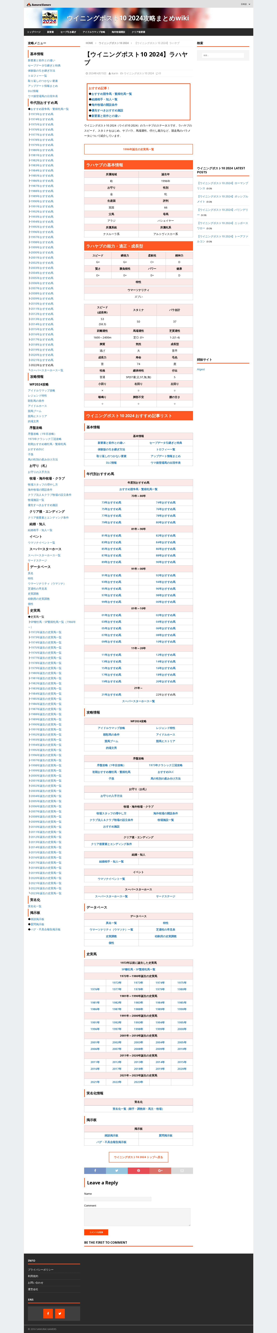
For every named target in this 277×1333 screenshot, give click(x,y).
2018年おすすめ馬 (42, 344)
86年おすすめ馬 (166, 549)
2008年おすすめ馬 (42, 293)
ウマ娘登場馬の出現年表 (166, 462)
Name (88, 1193)
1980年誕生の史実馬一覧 (46, 673)
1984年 (160, 1002)
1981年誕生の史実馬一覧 (46, 678)
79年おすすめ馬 (111, 522)
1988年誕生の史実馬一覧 (46, 714)
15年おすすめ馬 (111, 668)
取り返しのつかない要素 (111, 456)
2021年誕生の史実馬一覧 (46, 883)
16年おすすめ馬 (166, 668)
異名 (30, 573)
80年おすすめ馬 (166, 522)
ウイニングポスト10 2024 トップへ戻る (138, 1157)
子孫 (111, 778)
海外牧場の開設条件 (105, 105)
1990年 (182, 1009)
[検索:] (223, 55)
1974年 (160, 982)
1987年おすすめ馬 (42, 186)
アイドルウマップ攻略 (94, 31)
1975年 (182, 982)
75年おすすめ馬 (111, 509)
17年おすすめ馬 (111, 674)
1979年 (160, 989)
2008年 (138, 1049)
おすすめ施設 (111, 826)
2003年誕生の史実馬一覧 (46, 791)
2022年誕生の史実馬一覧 (46, 888)
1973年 (138, 982)
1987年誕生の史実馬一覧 (46, 709)
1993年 (138, 1022)
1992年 (117, 1022)
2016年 (95, 1069)
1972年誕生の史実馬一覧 (46, 632)
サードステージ (165, 896)
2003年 (138, 1042)
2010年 (182, 1049)
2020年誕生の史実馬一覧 (46, 878)
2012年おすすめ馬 (42, 314)
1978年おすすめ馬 (42, 140)
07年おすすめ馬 (111, 635)
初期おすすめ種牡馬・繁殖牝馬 (111, 772)
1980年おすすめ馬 (42, 150)
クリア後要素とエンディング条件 (111, 844)
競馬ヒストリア (165, 741)
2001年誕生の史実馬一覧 (46, 780)
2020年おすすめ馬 (42, 355)
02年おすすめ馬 (166, 615)
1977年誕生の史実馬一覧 (46, 658)
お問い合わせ (35, 1282)
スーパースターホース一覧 (138, 701)
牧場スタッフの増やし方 (111, 813)
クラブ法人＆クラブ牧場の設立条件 (111, 820)
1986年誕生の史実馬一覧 (46, 704)
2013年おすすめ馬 (42, 319)
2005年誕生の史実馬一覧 (46, 801)
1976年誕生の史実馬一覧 (46, 652)
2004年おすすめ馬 (42, 273)
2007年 (117, 1049)
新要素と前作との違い (106, 116)
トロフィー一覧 (165, 449)
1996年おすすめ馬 (42, 232)
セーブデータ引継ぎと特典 (165, 443)
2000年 (182, 1029)
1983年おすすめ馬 (42, 165)
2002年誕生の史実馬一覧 (46, 786)
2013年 (138, 1062)
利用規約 (33, 1276)
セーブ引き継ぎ (68, 31)
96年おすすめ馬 (166, 588)
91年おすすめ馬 (111, 575)
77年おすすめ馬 (111, 515)
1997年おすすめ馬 (42, 237)
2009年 (160, 1049)
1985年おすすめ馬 (42, 175)
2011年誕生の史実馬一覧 (46, 832)
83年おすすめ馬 (111, 542)
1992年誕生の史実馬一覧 (46, 734)
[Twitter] (60, 1313)
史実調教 (111, 936)
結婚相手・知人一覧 (105, 99)
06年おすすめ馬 (166, 628)
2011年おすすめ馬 (42, 309)
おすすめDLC (166, 772)
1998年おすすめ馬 (42, 242)
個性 (111, 943)
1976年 (95, 989)
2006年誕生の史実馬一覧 (46, 806)
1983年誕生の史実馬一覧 (46, 688)
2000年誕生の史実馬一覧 (46, 775)
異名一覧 (111, 923)
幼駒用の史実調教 (166, 936)
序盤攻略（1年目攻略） (111, 765)
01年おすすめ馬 (111, 615)
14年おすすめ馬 (166, 661)
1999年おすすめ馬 (42, 247)
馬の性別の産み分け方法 (166, 778)
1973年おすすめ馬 (42, 114)
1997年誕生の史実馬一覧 (46, 760)
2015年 (182, 1062)
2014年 (160, 1062)
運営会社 (33, 1289)
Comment (90, 1205)
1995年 (182, 1022)
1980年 (182, 989)
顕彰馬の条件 (111, 734)
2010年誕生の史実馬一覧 (46, 827)
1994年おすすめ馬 (42, 221)
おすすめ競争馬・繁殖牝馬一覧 (112, 94)
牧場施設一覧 (166, 820)
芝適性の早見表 (165, 929)
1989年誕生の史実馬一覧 (46, 719)
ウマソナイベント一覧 (111, 879)
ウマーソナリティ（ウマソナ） (47, 583)
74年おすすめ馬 (166, 502)
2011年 (95, 1062)
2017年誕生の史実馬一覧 (46, 862)
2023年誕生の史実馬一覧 (46, 893)
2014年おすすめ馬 (42, 324)
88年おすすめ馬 (166, 555)
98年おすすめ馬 (166, 595)
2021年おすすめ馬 (42, 360)
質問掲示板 (165, 1135)
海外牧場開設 (118, 31)
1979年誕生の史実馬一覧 (46, 668)
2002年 (117, 1042)
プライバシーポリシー (41, 1269)
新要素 (50, 31)
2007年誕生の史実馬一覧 (46, 811)
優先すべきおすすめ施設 (107, 110)
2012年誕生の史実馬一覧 (46, 837)
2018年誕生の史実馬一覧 (46, 868)
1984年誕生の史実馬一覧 (46, 693)
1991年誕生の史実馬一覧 (46, 729)
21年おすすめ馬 (111, 694)
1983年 (138, 1002)
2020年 (182, 1069)
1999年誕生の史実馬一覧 (46, 770)
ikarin (114, 73)
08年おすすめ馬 (166, 635)
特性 (165, 923)
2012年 (117, 1062)
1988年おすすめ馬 (42, 191)
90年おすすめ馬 (166, 562)
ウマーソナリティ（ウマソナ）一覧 (111, 929)
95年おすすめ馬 (111, 588)
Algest (201, 369)
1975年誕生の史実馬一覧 (46, 647)
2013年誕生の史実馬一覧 (46, 842)
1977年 (117, 989)
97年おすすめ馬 (111, 595)
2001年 (95, 1042)
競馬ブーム (111, 741)
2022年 (117, 1082)
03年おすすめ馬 (111, 621)
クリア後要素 (138, 31)
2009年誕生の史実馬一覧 (46, 821)
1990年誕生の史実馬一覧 (46, 724)
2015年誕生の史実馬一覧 (46, 852)
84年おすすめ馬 (166, 542)
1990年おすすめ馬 (42, 201)
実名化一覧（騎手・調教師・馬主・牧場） (138, 1109)
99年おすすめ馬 (111, 602)
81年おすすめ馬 (111, 535)
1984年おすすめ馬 (42, 170)
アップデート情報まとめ (166, 456)
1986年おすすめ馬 (42, 180)
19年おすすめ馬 (111, 681)
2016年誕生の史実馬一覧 (46, 857)
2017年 (117, 1069)
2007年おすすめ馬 (42, 288)
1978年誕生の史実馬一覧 (46, 663)
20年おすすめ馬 (166, 681)
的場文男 (111, 748)
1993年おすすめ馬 (42, 216)
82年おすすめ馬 (166, 535)
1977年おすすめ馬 (42, 134)
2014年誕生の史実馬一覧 (46, 847)
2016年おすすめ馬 (42, 334)
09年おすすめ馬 (111, 641)
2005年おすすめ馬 (42, 278)
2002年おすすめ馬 (42, 262)
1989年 (160, 1009)
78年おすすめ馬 (166, 515)
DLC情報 (111, 462)
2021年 (95, 1082)
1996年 (95, 1029)
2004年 (160, 1042)
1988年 (138, 1009)
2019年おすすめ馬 (42, 349)
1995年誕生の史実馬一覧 (46, 750)
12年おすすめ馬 (166, 655)
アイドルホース (165, 734)
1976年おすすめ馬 (42, 129)
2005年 (182, 1042)
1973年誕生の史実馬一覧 (46, 637)
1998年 (138, 1029)
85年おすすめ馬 (111, 549)
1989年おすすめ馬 (42, 196)
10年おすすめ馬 (166, 641)
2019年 (160, 1069)
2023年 (138, 1082)
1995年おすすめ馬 (42, 227)
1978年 (138, 989)
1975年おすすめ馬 (42, 124)
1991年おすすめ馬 (42, 206)
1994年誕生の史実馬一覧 (46, 745)
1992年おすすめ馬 (42, 211)
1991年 (95, 1022)
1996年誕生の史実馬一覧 (138, 149)
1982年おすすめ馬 (42, 160)
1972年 (117, 982)
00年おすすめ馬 (166, 602)
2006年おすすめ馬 (42, 283)
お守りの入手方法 (111, 796)
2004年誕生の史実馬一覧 (46, 796)
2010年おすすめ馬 (42, 303)
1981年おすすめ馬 (42, 155)
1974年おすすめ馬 (42, 119)
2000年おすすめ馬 (42, 252)
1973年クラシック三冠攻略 (166, 765)
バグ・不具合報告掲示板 (111, 1142)
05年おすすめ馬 (111, 628)
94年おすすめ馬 (166, 582)
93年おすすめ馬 (111, 582)
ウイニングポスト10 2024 (139, 73)
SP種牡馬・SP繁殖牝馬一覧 (138, 969)
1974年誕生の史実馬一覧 (46, 642)
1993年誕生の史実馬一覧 (46, 739)
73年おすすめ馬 (111, 502)
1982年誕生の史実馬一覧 (46, 683)
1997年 (117, 1029)
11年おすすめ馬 (111, 655)
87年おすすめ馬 (111, 555)
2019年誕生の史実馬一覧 (46, 873)
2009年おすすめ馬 (42, 298)
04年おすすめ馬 (166, 621)
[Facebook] (48, 1313)
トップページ (34, 31)
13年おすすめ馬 (111, 661)
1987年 (117, 1009)
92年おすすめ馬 (166, 575)
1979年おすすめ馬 (42, 145)
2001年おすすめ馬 (42, 257)
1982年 (117, 1002)
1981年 (95, 1002)
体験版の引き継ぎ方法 (111, 449)
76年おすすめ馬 (166, 509)
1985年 (182, 1002)
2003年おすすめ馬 (42, 268)
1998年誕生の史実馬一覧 (46, 765)
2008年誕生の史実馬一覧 (46, 816)
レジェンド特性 (165, 728)
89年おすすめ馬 (111, 562)
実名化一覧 (35, 906)
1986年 (95, 1009)
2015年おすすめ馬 (42, 329)
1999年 (160, 1029)
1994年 (160, 1022)
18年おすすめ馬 (166, 674)
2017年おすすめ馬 (42, 339)
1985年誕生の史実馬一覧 (46, 699)
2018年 (138, 1069)
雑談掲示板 (111, 1135)
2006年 (95, 1049)
